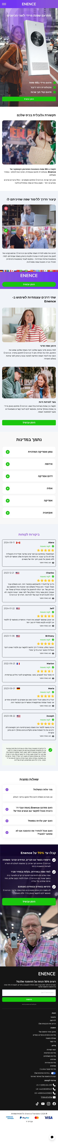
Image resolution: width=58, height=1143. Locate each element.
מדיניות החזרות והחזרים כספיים (44, 1035)
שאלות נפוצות (51, 1038)
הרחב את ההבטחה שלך (47, 1024)
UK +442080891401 (44, 1089)
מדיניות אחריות (50, 1063)
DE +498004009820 (43, 1093)
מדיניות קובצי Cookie (48, 1069)
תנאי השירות (51, 1050)
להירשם (53, 1020)
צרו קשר (53, 1042)
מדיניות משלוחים (50, 1056)
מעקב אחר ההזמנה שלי (47, 1032)
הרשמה (29, 999)
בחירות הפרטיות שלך (42, 1073)
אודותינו (53, 1059)
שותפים (53, 1066)
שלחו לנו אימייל (46, 1097)
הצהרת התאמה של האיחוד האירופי (43, 1076)
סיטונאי (53, 1017)
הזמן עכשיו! (29, 99)
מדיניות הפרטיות (50, 1053)
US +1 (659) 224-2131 (44, 1085)
